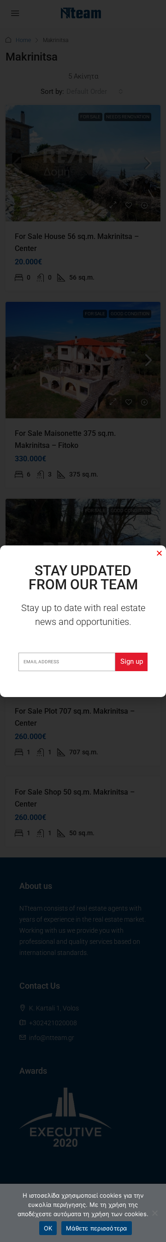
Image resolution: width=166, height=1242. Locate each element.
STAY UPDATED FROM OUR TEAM (83, 578)
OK (48, 1228)
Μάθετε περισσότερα (96, 1228)
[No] (154, 1213)
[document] (83, 621)
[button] (159, 553)
